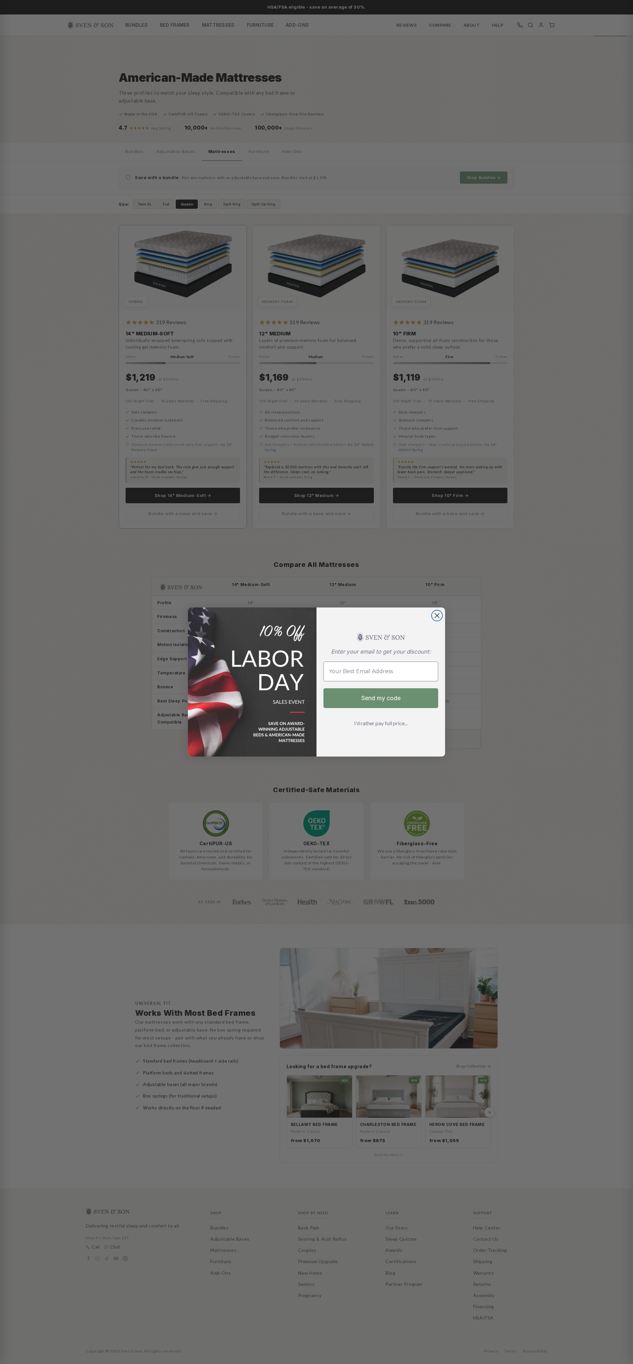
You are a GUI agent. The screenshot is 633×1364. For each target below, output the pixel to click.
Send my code (381, 698)
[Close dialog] (437, 615)
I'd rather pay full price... (380, 723)
